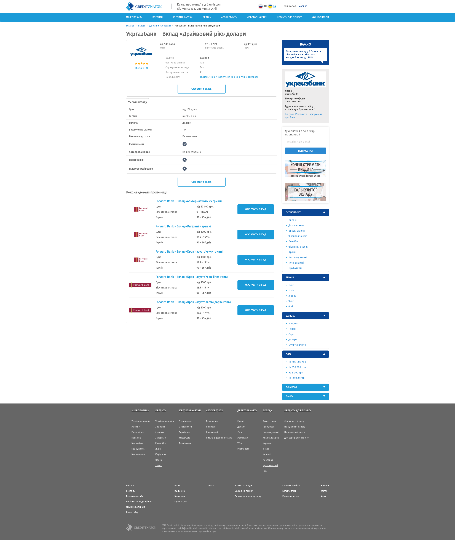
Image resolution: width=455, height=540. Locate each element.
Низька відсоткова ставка (219, 438)
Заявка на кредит (244, 485)
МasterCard (184, 438)
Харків (158, 465)
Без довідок (212, 421)
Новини (325, 485)
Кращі (292, 252)
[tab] (305, 212)
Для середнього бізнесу (296, 438)
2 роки (292, 295)
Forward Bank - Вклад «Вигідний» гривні (183, 226)
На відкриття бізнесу (294, 427)
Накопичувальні (297, 257)
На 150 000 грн (297, 367)
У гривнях (267, 443)
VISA (239, 443)
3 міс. (291, 301)
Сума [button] (288, 354)
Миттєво (136, 427)
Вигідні (204, 77)
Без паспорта (138, 454)
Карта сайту (132, 512)
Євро (291, 334)
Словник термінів (291, 485)
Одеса (158, 460)
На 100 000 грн (236, 77)
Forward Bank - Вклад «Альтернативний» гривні (189, 201)
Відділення (180, 491)
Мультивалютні (297, 344)
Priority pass (243, 449)
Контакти (130, 491)
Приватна (136, 438)
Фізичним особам (298, 246)
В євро (266, 449)
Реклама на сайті (134, 496)
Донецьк (159, 432)
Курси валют (181, 501)
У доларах (268, 460)
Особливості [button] (293, 212)
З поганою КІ (185, 427)
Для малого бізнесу (294, 421)
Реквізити (301, 114)
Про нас (130, 485)
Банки (178, 485)
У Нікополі (252, 77)
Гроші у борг (138, 432)
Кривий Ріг (160, 443)
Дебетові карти (247, 410)
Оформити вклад (201, 88)
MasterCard (242, 438)
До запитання (296, 225)
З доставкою (185, 421)
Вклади (206, 17)
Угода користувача (135, 507)
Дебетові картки (257, 17)
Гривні (292, 328)
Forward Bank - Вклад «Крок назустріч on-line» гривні (192, 277)
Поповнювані (296, 262)
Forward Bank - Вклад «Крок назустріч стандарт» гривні (194, 302)
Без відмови (185, 443)
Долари (292, 339)
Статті (324, 491)
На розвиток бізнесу (294, 432)
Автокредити (229, 17)
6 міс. (291, 306)
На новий (211, 427)
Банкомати (180, 496)
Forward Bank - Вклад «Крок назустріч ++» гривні (189, 251)
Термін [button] (290, 277)
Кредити (157, 17)
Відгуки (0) (141, 68)
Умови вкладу (137, 102)
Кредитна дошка (290, 496)
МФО (211, 485)
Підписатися (305, 150)
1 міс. (291, 285)
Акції (323, 496)
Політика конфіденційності (139, 501)
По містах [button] (291, 387)
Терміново (184, 432)
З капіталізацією (297, 236)
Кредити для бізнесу (289, 17)
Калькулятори (320, 17)
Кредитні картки (182, 17)
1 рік (212, 77)
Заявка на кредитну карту (248, 496)
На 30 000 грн (296, 377)
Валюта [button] (290, 315)
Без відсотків (138, 449)
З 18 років (160, 427)
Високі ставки (296, 230)
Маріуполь (160, 454)
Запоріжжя (160, 438)
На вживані (212, 432)
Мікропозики (134, 17)
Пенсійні (293, 241)
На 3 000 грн (295, 372)
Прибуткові (295, 268)
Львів (158, 449)
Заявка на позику (244, 491)
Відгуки (289, 114)
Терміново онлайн (141, 421)
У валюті (221, 77)
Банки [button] (289, 396)
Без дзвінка (137, 443)
